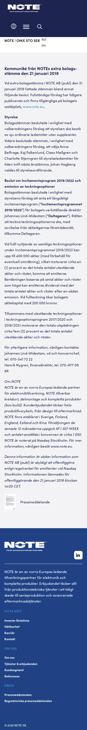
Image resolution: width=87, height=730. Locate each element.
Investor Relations (16, 620)
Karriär (9, 633)
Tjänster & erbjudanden (20, 664)
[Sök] (40, 27)
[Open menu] (26, 26)
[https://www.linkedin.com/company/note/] (78, 555)
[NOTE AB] (25, 9)
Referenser (12, 676)
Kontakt (9, 639)
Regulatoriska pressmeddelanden (28, 701)
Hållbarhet (12, 627)
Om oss (9, 658)
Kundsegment (14, 670)
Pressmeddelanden (18, 695)
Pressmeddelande (35, 501)
